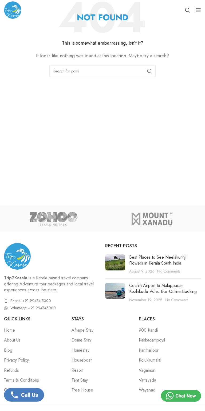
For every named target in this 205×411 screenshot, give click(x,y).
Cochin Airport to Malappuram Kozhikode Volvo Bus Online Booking (163, 288)
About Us (12, 340)
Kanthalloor (149, 350)
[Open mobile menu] (198, 10)
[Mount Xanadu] (151, 219)
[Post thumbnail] (115, 264)
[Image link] (17, 256)
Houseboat (82, 360)
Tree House (82, 390)
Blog (8, 350)
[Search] (187, 10)
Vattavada (147, 380)
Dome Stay (81, 340)
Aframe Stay (82, 330)
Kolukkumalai (150, 360)
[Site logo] (12, 9)
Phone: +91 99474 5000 (30, 300)
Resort (77, 370)
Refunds (11, 370)
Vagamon (147, 370)
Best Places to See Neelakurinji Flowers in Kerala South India (157, 260)
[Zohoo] (53, 219)
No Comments (168, 271)
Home (9, 330)
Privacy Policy (16, 360)
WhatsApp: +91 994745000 (33, 308)
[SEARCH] (150, 71)
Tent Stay (80, 380)
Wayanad (147, 390)
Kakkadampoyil (152, 340)
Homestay (80, 350)
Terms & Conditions (21, 380)
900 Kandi (148, 330)
